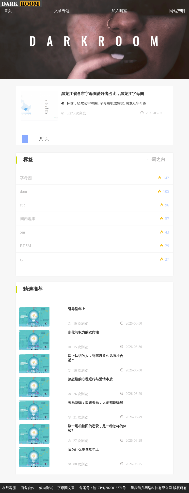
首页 (8, 11)
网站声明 (177, 11)
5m (22, 232)
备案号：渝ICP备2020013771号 (102, 488)
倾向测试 (46, 488)
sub (22, 205)
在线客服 (9, 488)
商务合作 (27, 488)
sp (21, 259)
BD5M (25, 246)
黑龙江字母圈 (136, 103)
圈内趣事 (28, 219)
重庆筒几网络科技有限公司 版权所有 (159, 488)
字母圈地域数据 (112, 103)
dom (23, 191)
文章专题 (62, 11)
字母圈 (26, 178)
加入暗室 (119, 11)
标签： (72, 103)
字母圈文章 (66, 488)
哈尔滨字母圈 (87, 103)
